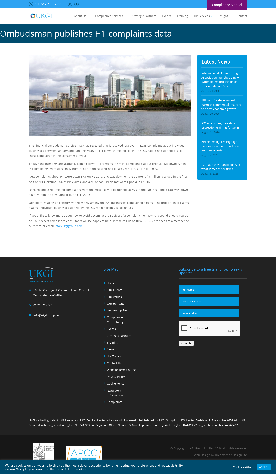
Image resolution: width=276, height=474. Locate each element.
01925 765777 (42, 305)
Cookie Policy (115, 383)
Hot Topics (114, 356)
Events (166, 16)
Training (182, 16)
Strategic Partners (144, 16)
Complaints (114, 402)
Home (111, 283)
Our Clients (114, 290)
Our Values (114, 297)
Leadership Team (118, 310)
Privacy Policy (116, 377)
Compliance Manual (227, 5)
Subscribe (186, 343)
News (110, 349)
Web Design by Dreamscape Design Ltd (220, 455)
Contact (242, 16)
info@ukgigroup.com (69, 226)
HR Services (202, 16)
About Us (80, 16)
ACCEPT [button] (264, 467)
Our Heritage (115, 303)
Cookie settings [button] (243, 467)
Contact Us (114, 363)
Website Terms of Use (121, 370)
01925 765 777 (48, 3)
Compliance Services (109, 16)
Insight (223, 16)
